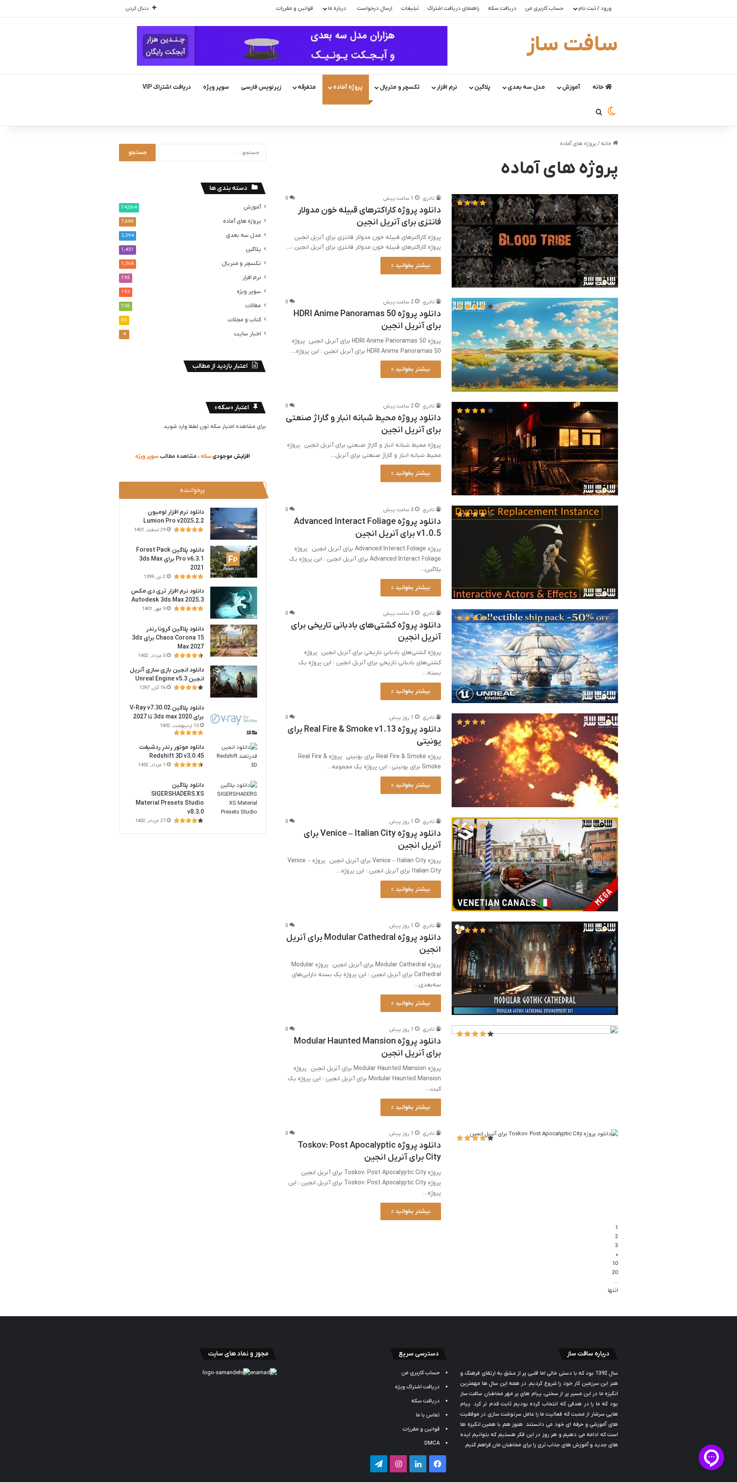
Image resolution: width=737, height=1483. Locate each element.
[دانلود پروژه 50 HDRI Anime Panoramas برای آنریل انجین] (535, 345)
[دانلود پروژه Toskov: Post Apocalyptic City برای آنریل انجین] (535, 1176)
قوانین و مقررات (294, 8)
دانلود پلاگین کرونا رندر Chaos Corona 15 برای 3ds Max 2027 (168, 638)
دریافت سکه (502, 8)
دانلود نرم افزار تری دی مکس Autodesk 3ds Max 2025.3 (167, 595)
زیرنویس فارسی (261, 87)
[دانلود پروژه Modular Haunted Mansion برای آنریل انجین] (535, 1072)
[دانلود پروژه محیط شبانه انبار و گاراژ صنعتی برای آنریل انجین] (535, 448)
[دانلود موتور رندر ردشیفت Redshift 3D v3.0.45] (233, 759)
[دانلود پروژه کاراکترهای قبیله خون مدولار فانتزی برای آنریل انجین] (535, 241)
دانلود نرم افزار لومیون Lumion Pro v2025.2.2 (173, 516)
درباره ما (337, 8)
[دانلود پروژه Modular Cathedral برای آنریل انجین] (535, 968)
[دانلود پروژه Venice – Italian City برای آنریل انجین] (535, 864)
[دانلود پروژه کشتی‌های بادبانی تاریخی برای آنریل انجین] (535, 656)
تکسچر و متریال (400, 87)
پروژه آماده (348, 87)
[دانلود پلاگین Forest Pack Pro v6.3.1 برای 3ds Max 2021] (233, 562)
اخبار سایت (247, 333)
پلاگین (482, 87)
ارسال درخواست (374, 8)
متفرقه (307, 87)
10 (615, 1263)
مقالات (253, 305)
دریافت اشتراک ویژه (417, 1386)
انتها (613, 1290)
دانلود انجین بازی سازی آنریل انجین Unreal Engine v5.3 (167, 674)
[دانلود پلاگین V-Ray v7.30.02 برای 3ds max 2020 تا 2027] (233, 720)
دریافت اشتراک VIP (166, 87)
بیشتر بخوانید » (410, 266)
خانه (598, 87)
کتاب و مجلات (244, 319)
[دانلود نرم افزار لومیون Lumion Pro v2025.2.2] (233, 524)
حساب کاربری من (544, 8)
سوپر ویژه (216, 87)
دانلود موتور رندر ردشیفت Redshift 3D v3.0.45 (171, 751)
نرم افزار (447, 87)
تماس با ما (428, 1415)
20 (615, 1272)
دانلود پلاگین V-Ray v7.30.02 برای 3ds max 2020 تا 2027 (167, 712)
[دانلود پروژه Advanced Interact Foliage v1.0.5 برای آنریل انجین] (535, 552)
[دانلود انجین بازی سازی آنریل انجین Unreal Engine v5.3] (233, 682)
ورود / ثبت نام (595, 8)
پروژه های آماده (242, 221)
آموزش (571, 87)
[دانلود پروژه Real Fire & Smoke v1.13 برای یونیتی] (535, 760)
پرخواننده (192, 490)
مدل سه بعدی (526, 87)
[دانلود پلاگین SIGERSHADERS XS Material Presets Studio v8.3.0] (233, 799)
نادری (429, 198)
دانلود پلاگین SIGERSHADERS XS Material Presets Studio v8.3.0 (170, 798)
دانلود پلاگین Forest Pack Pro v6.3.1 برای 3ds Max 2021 (170, 559)
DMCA (432, 1443)
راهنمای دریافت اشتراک (453, 8)
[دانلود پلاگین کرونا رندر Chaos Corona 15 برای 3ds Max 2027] (233, 641)
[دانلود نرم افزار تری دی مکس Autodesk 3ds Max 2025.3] (233, 603)
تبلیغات (410, 8)
